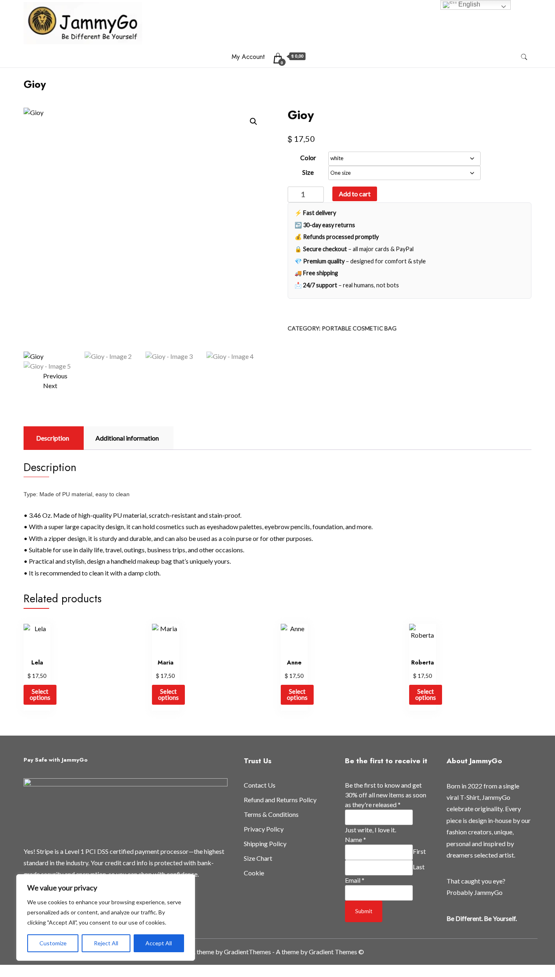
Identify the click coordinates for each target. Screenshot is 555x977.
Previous (55, 376)
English (468, 4)
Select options (40, 694)
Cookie (254, 873)
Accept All (158, 943)
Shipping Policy (265, 843)
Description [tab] (52, 438)
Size (308, 172)
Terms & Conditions (271, 814)
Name (355, 839)
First (419, 851)
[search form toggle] (524, 57)
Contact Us (259, 785)
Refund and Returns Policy (280, 799)
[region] (105, 917)
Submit (363, 911)
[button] (253, 121)
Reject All (106, 943)
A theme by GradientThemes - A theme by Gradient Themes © (277, 951)
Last (419, 867)
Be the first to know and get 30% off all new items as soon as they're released (385, 794)
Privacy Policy (264, 829)
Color (308, 157)
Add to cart (355, 194)
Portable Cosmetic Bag (359, 328)
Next (50, 385)
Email (354, 880)
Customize (53, 943)
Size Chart (258, 858)
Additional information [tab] (127, 438)
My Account (248, 56)
